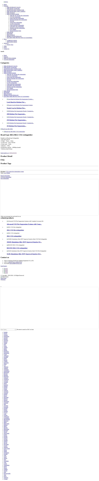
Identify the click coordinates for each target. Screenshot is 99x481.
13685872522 (11, 262)
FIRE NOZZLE (11, 12)
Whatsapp (3, 279)
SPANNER (10, 33)
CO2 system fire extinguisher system (15, 171)
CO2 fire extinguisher (15, 17)
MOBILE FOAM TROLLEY (14, 36)
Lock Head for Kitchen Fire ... (16, 102)
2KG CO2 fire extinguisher (15, 230)
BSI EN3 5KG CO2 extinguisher (17, 248)
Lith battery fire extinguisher (17, 26)
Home (5, 4)
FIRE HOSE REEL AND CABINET (16, 11)
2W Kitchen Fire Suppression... (17, 120)
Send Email (3, 278)
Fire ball (12, 21)
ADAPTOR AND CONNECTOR (15, 10)
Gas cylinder (13, 29)
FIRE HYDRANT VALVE (13, 7)
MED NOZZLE (11, 35)
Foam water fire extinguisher (17, 18)
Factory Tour (10, 44)
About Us (6, 43)
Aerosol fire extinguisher (16, 22)
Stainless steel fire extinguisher (17, 28)
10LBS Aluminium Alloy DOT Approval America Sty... (24, 242)
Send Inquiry (4, 266)
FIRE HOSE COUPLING (13, 8)
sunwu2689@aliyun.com (15, 263)
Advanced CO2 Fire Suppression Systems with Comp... (24, 224)
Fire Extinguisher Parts (15, 30)
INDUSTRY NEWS (12, 42)
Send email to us (5, 153)
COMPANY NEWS (12, 40)
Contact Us (6, 48)
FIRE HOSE (10, 32)
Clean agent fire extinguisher (17, 25)
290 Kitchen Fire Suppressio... (16, 114)
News (5, 39)
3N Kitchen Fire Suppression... (16, 126)
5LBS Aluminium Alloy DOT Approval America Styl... (24, 254)
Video (5, 46)
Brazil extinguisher (5, 175)
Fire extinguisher (5, 178)
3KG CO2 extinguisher (14, 236)
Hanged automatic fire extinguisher (18, 19)
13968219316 (18, 262)
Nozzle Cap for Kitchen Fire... (16, 108)
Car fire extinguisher (15, 24)
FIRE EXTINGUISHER (13, 14)
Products (6, 6)
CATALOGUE (13, 153)
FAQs (5, 47)
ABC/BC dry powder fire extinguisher (19, 15)
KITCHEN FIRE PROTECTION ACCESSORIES (19, 37)
